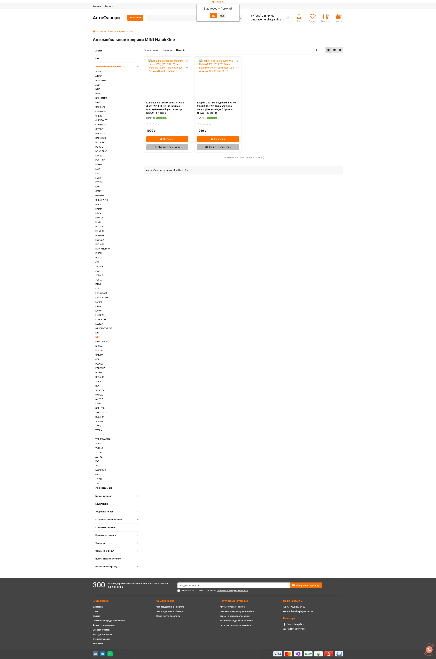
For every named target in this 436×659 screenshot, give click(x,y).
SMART (99, 403)
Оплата (96, 616)
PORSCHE (100, 368)
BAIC (97, 89)
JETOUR (99, 275)
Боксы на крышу (103, 496)
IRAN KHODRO (102, 248)
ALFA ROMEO (101, 80)
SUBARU (99, 417)
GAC (97, 186)
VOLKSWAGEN (102, 439)
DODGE (99, 147)
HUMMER (100, 235)
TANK (98, 426)
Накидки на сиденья (105, 535)
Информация (100, 600)
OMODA (99, 355)
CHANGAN (100, 111)
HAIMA (98, 209)
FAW (97, 169)
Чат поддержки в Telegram (170, 606)
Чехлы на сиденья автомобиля (235, 625)
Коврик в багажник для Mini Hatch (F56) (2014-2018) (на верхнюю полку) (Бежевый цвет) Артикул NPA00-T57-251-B (216, 107)
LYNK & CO (100, 319)
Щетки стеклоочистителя (108, 558)
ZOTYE (98, 457)
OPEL (98, 359)
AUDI (97, 85)
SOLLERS (100, 408)
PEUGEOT (100, 363)
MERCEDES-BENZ (104, 328)
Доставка (97, 6)
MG (97, 332)
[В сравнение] (186, 67)
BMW (98, 93)
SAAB (98, 381)
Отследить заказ (101, 639)
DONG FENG (101, 151)
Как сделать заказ (102, 634)
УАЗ (97, 483)
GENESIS (99, 195)
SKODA (99, 394)
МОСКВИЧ (100, 470)
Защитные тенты (104, 511)
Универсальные (103, 488)
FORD (98, 178)
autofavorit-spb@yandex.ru (267, 19)
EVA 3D (99, 155)
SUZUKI (99, 421)
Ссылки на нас (165, 600)
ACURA (98, 71)
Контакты (109, 6)
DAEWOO (100, 133)
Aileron (98, 50)
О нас (95, 611)
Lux (97, 58)
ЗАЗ (97, 465)
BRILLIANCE (101, 98)
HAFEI (98, 204)
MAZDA (99, 324)
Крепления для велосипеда (109, 519)
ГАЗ (97, 461)
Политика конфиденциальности (109, 620)
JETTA (98, 279)
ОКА (97, 474)
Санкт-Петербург (295, 624)
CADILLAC (100, 107)
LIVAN (98, 310)
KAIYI (98, 284)
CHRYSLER (100, 124)
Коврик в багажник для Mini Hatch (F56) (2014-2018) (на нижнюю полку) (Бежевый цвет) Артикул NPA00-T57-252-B (165, 107)
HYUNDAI (100, 240)
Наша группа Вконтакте (168, 616)
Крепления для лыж (105, 527)
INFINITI (99, 244)
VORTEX (99, 448)
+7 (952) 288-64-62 (262, 15)
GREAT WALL (101, 200)
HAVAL (98, 213)
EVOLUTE (100, 160)
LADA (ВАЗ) (101, 293)
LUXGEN (99, 315)
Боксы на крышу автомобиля (235, 616)
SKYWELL (100, 399)
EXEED (98, 164)
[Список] (334, 50)
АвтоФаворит (107, 17)
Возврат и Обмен (101, 629)
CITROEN (99, 129)
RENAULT (99, 377)
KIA (97, 288)
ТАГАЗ (98, 479)
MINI (131, 31)
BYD (97, 102)
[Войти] (299, 16)
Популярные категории (234, 600)
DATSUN (99, 142)
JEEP (97, 271)
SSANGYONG (101, 412)
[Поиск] (239, 17)
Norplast (99, 350)
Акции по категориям (104, 625)
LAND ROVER (101, 297)
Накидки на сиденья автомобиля (236, 620)
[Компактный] (340, 50)
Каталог (137, 17)
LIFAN (98, 306)
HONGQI (99, 231)
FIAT (97, 173)
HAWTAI (99, 217)
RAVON (98, 372)
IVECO (98, 257)
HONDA (99, 226)
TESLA (98, 430)
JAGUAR (99, 266)
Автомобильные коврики (112, 31)
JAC (97, 262)
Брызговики (101, 504)
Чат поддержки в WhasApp (170, 611)
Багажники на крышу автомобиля (237, 611)
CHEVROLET (101, 120)
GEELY (98, 191)
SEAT (97, 386)
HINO (98, 222)
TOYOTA (99, 434)
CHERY (98, 116)
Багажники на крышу (106, 566)
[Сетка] (328, 50)
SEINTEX (99, 390)
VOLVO (98, 443)
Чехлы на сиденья (104, 551)
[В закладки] (186, 60)
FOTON (99, 182)
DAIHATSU (100, 138)
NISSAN (99, 346)
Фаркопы (100, 543)
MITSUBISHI (101, 341)
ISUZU (98, 253)
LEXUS (98, 302)
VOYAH (98, 452)
